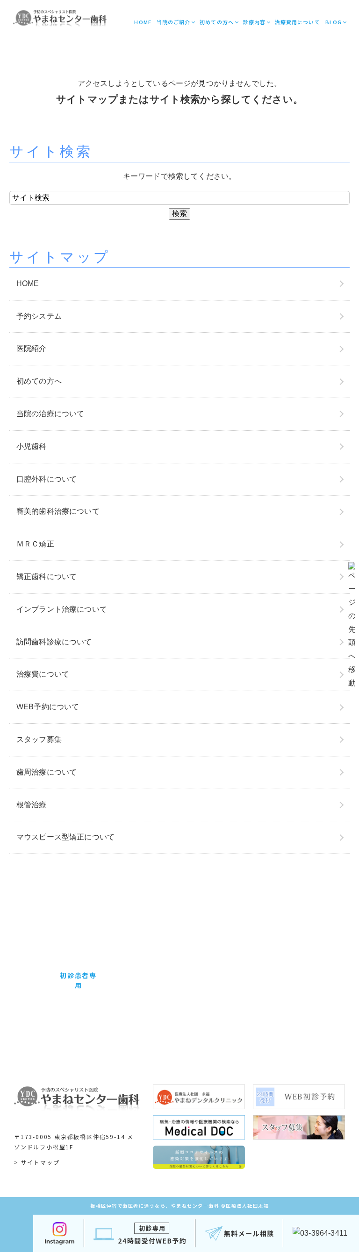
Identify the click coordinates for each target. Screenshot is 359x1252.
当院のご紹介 (174, 22)
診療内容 (254, 22)
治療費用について (297, 22)
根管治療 (31, 805)
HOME (142, 22)
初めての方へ (217, 22)
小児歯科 (31, 446)
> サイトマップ (36, 1162)
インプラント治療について (61, 609)
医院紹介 (31, 348)
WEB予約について (47, 707)
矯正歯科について (46, 577)
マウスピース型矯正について (65, 837)
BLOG (333, 22)
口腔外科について (46, 479)
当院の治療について (50, 414)
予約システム (39, 316)
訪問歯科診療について (54, 642)
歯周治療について (46, 772)
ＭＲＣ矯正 (35, 544)
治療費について (42, 674)
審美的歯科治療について (58, 511)
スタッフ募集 (39, 739)
